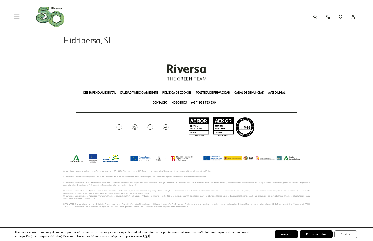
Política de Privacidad (213, 92)
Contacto (160, 102)
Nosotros (179, 102)
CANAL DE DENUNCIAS (249, 92)
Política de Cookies (177, 92)
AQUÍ (146, 236)
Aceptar (286, 234)
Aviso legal (276, 92)
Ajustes (346, 234)
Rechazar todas (316, 234)
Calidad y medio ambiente (139, 92)
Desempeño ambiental (99, 92)
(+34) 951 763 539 (203, 102)
